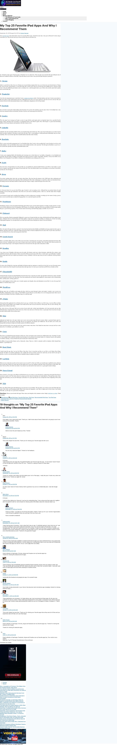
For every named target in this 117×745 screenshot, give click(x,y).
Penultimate (7, 201)
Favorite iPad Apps (23, 397)
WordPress (6, 287)
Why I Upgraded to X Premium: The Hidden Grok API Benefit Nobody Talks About (12, 687)
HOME (4, 11)
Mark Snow (5, 494)
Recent (4, 683)
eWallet (5, 299)
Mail (4, 225)
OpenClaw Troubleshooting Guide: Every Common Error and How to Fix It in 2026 (13, 708)
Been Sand (5, 594)
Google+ (5, 116)
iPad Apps (31, 397)
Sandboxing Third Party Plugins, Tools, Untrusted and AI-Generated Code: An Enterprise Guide (13, 716)
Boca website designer (8, 537)
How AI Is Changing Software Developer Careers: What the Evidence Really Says (13, 724)
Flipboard (6, 213)
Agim (4, 633)
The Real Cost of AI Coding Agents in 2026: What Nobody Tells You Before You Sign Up (12, 706)
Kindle (5, 261)
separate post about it (28, 98)
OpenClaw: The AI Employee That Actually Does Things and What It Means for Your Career (12, 711)
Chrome (4, 81)
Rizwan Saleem (6, 583)
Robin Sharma (4, 400)
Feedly (4, 162)
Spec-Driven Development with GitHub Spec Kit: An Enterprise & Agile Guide (12, 719)
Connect (5, 21)
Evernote (6, 186)
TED (4, 383)
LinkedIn (5, 127)
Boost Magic (7, 347)
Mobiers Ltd (6, 561)
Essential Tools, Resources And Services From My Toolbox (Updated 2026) (12, 693)
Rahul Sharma (6, 549)
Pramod (5, 456)
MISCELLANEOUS (7, 15)
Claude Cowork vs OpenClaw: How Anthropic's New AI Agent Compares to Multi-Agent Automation (12, 697)
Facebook (5, 105)
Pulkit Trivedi (6, 620)
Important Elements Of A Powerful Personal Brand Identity (16, 398)
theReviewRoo (6, 521)
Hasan (4, 573)
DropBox (6, 248)
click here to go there (52, 393)
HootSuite (5, 139)
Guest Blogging (9, 19)
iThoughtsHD (7, 271)
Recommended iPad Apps (41, 397)
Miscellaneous (4, 397)
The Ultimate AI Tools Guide (12, 17)
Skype (4, 174)
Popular (5, 682)
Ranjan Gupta (6, 471)
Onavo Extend (7, 370)
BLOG (4, 14)
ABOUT (5, 13)
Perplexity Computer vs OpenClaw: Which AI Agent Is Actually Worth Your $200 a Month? (11, 700)
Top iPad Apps (52, 397)
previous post (6, 35)
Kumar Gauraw (9, 427)
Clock (5, 331)
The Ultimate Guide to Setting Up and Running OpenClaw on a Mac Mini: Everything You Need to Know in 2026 (13, 690)
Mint (4, 316)
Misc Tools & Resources (11, 18)
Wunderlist (6, 94)
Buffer (4, 151)
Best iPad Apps (14, 397)
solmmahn (5, 608)
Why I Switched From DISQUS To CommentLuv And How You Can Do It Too (12, 703)
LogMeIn (6, 359)
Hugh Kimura (6, 483)
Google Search (8, 236)
